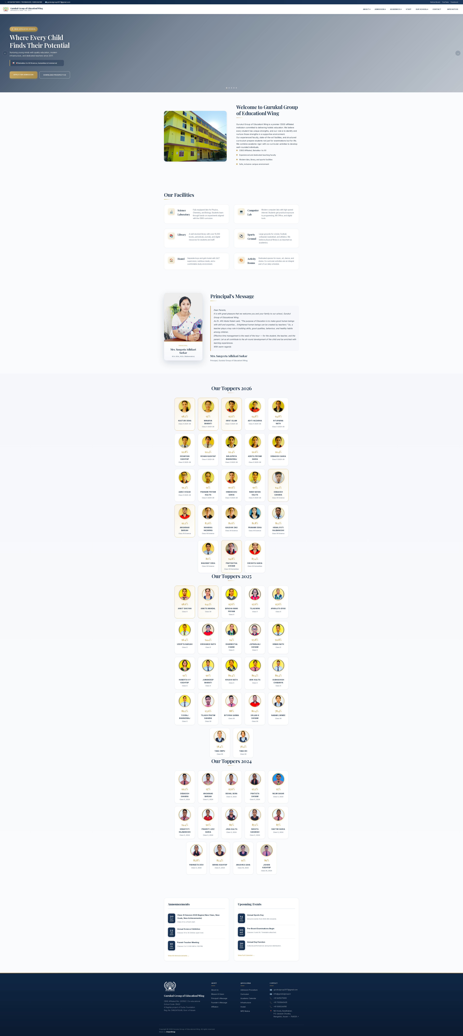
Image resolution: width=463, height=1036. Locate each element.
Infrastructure (246, 1003)
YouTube (445, 2)
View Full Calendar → (246, 955)
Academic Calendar (248, 998)
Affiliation (214, 1007)
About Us (214, 990)
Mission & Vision (217, 994)
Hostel (243, 1007)
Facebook (454, 2)
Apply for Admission (24, 75)
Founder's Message (219, 1003)
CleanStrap (170, 1032)
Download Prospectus (54, 75)
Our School (422, 9)
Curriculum (245, 994)
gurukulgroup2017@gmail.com (286, 990)
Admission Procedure (249, 990)
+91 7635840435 (280, 1002)
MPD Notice (452, 9)
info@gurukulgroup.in (282, 994)
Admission (380, 9)
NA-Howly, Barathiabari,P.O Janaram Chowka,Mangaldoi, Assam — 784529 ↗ (286, 1014)
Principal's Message (219, 998)
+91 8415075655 (280, 998)
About (367, 9)
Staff (408, 9)
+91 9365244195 (280, 1007)
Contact (437, 9)
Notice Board (435, 2)
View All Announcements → (178, 956)
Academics (396, 9)
